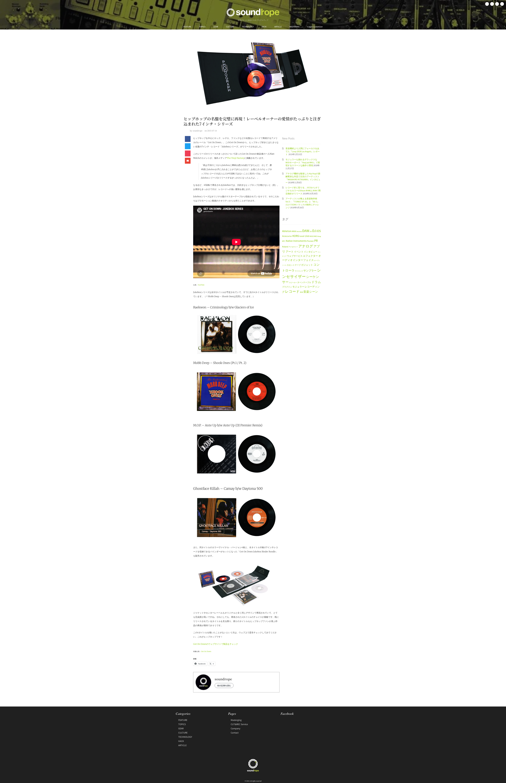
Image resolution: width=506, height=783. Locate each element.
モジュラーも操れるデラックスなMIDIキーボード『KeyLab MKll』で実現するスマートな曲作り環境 (303, 162)
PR (316, 241)
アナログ (305, 246)
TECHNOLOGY (248, 26)
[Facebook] (487, 4)
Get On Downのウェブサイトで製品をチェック (215, 644)
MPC (283, 241)
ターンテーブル (304, 282)
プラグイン (287, 287)
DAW (305, 230)
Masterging (236, 720)
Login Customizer (315, 26)
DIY (311, 231)
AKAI (294, 231)
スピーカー (293, 282)
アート (290, 251)
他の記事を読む (224, 685)
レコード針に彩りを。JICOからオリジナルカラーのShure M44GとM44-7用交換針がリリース (303, 190)
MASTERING (295, 26)
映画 (301, 292)
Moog (319, 236)
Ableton (286, 231)
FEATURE (187, 26)
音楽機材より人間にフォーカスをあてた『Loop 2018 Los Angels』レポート (303, 151)
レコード (292, 291)
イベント (298, 251)
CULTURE (230, 26)
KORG (295, 236)
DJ (314, 230)
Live (307, 236)
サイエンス (299, 271)
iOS (318, 231)
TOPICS (202, 26)
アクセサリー (293, 247)
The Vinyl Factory (235, 158)
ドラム (316, 282)
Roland (285, 246)
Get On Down (206, 651)
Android (299, 231)
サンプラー (310, 270)
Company (235, 728)
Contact (235, 732)
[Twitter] (492, 4)
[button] (188, 139)
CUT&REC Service (239, 724)
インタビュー (310, 251)
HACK (264, 26)
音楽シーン (310, 291)
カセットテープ (294, 265)
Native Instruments (296, 240)
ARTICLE (278, 26)
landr (302, 236)
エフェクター (310, 255)
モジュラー (298, 286)
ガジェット (307, 264)
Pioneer (310, 241)
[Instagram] (497, 4)
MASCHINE (313, 236)
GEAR (215, 26)
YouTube (201, 285)
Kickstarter (287, 236)
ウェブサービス (295, 256)
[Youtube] (502, 4)
